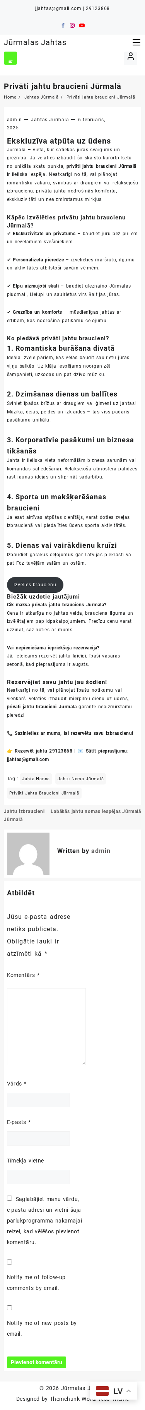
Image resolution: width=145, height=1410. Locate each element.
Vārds (17, 1083)
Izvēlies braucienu (35, 584)
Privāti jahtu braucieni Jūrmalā (62, 86)
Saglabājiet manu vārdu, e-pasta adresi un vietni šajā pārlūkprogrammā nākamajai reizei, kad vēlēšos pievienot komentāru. (44, 1220)
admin (14, 119)
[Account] (130, 58)
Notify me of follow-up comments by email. (36, 1282)
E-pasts (19, 1122)
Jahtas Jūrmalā (50, 119)
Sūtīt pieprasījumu (106, 751)
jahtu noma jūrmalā (81, 778)
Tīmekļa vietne (25, 1160)
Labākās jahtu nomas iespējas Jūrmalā (96, 811)
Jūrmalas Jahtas (35, 42)
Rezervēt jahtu (31, 751)
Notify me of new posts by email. (42, 1328)
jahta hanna (36, 778)
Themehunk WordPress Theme (89, 1399)
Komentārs (23, 975)
